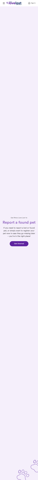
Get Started (19, 244)
